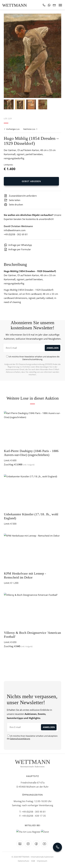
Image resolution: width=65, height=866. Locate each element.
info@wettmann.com (15, 230)
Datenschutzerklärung (32, 359)
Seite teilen (14, 200)
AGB (33, 860)
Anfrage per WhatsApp (20, 244)
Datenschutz (23, 860)
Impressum (42, 860)
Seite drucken (15, 204)
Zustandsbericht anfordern (22, 195)
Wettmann (14, 5)
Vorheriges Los (13, 129)
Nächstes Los (29, 129)
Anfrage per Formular (19, 249)
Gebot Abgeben (31, 181)
